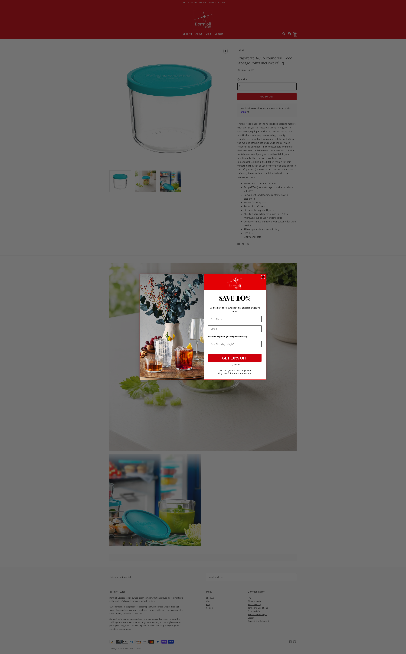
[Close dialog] (263, 277)
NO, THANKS (235, 365)
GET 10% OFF (234, 358)
